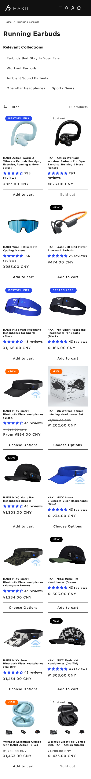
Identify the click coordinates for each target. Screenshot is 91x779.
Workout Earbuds (22, 68)
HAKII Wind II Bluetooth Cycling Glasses (20, 249)
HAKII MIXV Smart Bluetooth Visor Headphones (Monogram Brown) (23, 582)
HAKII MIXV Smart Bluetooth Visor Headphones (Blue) (68, 500)
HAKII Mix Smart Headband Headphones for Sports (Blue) (22, 333)
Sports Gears (63, 88)
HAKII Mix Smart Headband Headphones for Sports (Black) (66, 333)
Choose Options (23, 444)
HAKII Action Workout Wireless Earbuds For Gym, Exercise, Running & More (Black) (66, 162)
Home (8, 22)
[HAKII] (16, 7)
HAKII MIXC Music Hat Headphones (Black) (18, 499)
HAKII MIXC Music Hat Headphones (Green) (63, 580)
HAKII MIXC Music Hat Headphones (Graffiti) (63, 662)
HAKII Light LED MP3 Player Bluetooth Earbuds (67, 249)
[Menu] (60, 8)
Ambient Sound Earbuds (27, 78)
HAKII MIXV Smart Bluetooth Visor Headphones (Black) (23, 414)
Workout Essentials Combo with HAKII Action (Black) (66, 743)
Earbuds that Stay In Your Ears (33, 58)
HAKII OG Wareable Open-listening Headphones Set (66, 412)
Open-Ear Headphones (26, 88)
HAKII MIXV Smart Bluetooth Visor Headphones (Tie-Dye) (23, 663)
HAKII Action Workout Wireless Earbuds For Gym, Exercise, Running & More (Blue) (22, 162)
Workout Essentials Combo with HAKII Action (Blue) (22, 743)
